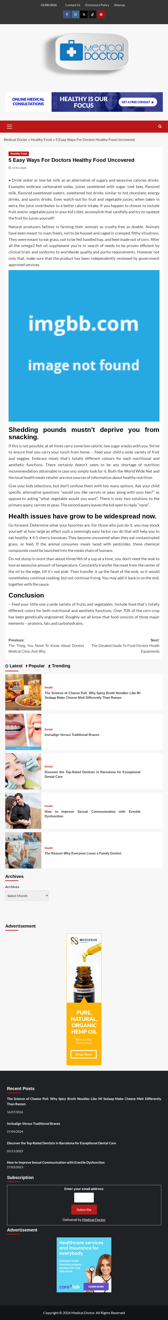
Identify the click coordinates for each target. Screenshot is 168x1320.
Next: (125, 645)
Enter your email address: (84, 1188)
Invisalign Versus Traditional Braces (72, 735)
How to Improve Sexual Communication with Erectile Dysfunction (56, 1162)
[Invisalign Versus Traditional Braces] (23, 731)
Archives (12, 887)
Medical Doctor (15, 140)
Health (49, 687)
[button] (9, 126)
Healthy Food (41, 140)
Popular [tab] (36, 665)
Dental (49, 729)
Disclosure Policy (97, 5)
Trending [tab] (60, 665)
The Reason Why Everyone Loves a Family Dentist (83, 853)
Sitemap (119, 5)
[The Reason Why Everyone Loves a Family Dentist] (23, 850)
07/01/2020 (19, 168)
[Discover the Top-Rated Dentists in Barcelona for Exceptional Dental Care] (23, 771)
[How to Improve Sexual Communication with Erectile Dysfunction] (23, 810)
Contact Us (72, 5)
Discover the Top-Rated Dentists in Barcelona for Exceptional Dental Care (61, 1143)
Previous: (46, 645)
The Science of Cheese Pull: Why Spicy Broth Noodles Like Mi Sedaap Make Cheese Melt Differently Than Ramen (84, 1101)
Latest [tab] (15, 665)
